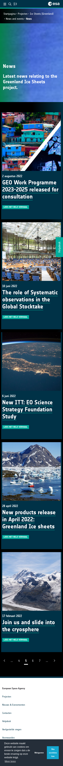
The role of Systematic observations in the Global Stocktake (30, 299)
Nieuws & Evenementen (13, 704)
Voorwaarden (8, 737)
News (29, 18)
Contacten (6, 713)
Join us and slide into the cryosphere (28, 626)
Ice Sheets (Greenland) (41, 13)
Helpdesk (6, 721)
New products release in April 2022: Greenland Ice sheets (29, 519)
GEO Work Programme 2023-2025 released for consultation (30, 189)
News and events (15, 18)
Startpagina (10, 13)
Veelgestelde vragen (11, 729)
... (12, 660)
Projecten (23, 13)
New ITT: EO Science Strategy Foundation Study (27, 409)
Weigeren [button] (39, 752)
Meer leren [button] (10, 761)
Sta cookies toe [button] (53, 752)
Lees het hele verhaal (16, 207)
